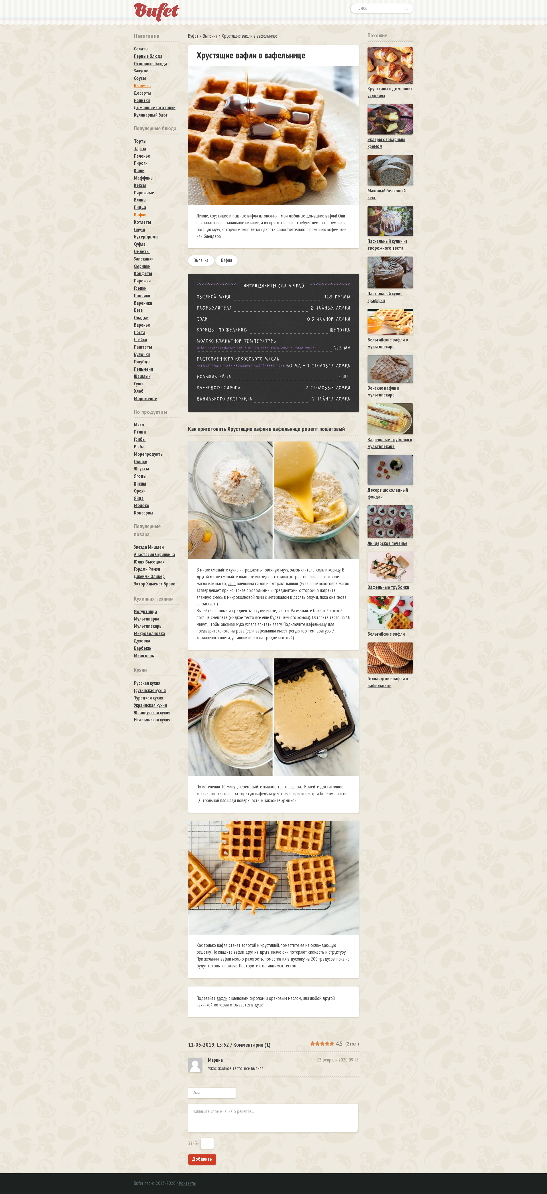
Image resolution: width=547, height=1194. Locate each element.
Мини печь (144, 655)
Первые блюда (148, 56)
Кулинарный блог (151, 115)
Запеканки (144, 259)
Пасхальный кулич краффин (385, 297)
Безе (138, 310)
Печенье (142, 156)
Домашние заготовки (154, 107)
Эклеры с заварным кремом (386, 142)
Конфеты (143, 273)
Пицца (140, 207)
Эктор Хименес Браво (154, 584)
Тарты (140, 148)
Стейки (140, 339)
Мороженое (145, 398)
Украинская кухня (150, 705)
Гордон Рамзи (147, 569)
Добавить (202, 1159)
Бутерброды (146, 236)
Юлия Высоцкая (149, 562)
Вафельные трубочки (388, 587)
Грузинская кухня (150, 690)
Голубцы (142, 362)
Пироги (141, 163)
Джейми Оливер (149, 576)
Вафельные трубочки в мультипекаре (390, 442)
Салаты (141, 49)
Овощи (140, 461)
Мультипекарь (148, 626)
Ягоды (140, 476)
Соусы (140, 78)
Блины (140, 200)
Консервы (143, 513)
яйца (232, 583)
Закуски (141, 71)
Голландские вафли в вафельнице (388, 682)
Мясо (139, 425)
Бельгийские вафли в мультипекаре (388, 343)
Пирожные (144, 193)
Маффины (144, 178)
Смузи (139, 229)
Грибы (140, 439)
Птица (140, 432)
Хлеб (139, 391)
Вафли (226, 260)
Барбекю (142, 648)
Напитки (142, 100)
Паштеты (143, 347)
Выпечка (201, 260)
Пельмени (143, 369)
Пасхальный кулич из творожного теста (387, 244)
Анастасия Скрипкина (154, 554)
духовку (298, 959)
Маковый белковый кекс (387, 194)
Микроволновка (149, 633)
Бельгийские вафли (386, 634)
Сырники (142, 266)
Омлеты (142, 251)
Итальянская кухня (152, 720)
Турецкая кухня (148, 698)
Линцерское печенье (387, 543)
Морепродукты (149, 454)
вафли (252, 216)
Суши (139, 384)
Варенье (142, 325)
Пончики (142, 295)
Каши (139, 170)
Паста (139, 332)
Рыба (139, 447)
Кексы (140, 185)
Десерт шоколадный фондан (388, 493)
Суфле (140, 244)
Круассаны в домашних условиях (390, 92)
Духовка (142, 641)
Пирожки (142, 281)
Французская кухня (152, 712)
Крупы (140, 483)
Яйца (139, 498)
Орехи (140, 491)
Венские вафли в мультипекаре (383, 391)
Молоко (141, 505)
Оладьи (141, 317)
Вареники (143, 303)
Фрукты (141, 468)
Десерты (142, 93)
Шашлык (142, 376)
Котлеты (142, 222)
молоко (286, 576)
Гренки (140, 288)
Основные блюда (150, 63)
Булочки (142, 354)
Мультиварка (146, 619)
